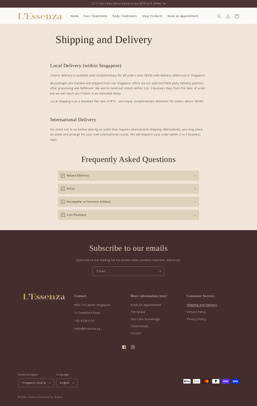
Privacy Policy (196, 319)
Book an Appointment (146, 305)
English (64, 382)
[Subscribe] (160, 271)
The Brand (138, 312)
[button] (219, 16)
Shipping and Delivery (202, 305)
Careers (136, 333)
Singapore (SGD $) (34, 382)
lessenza (33, 396)
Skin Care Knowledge (145, 319)
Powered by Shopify (51, 396)
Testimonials (140, 326)
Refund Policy (196, 312)
